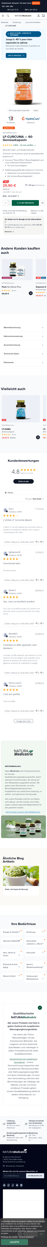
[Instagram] (8, 1185)
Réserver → (9, 231)
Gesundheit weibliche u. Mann (34, 942)
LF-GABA (6, 429)
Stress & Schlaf (9, 976)
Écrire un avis (23, 481)
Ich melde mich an (35, 1176)
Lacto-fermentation (32, 22)
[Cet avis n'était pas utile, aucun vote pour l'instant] (41, 542)
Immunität (31, 952)
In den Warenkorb (26, 202)
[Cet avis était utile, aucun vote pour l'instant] (36, 542)
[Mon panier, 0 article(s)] (43, 15)
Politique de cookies (9, 1237)
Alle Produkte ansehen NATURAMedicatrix (23, 812)
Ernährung (17, 22)
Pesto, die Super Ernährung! (16, 889)
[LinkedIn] (21, 1185)
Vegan (36, 110)
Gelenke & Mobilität (11, 941)
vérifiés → (31, 145)
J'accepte (14, 1242)
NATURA (23, 15)
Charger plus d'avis (23, 721)
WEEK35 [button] (36, 3)
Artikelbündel (7, 278)
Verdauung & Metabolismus (32, 977)
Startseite (4, 22)
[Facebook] (4, 1185)
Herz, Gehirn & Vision (9, 954)
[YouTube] (17, 1185)
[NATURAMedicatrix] (24, 752)
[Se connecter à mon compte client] (38, 15)
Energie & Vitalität (10, 932)
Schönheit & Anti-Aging (10, 965)
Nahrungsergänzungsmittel (19, 110)
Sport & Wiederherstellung (34, 965)
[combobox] (34, 499)
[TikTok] (12, 1185)
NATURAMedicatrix (10, 133)
